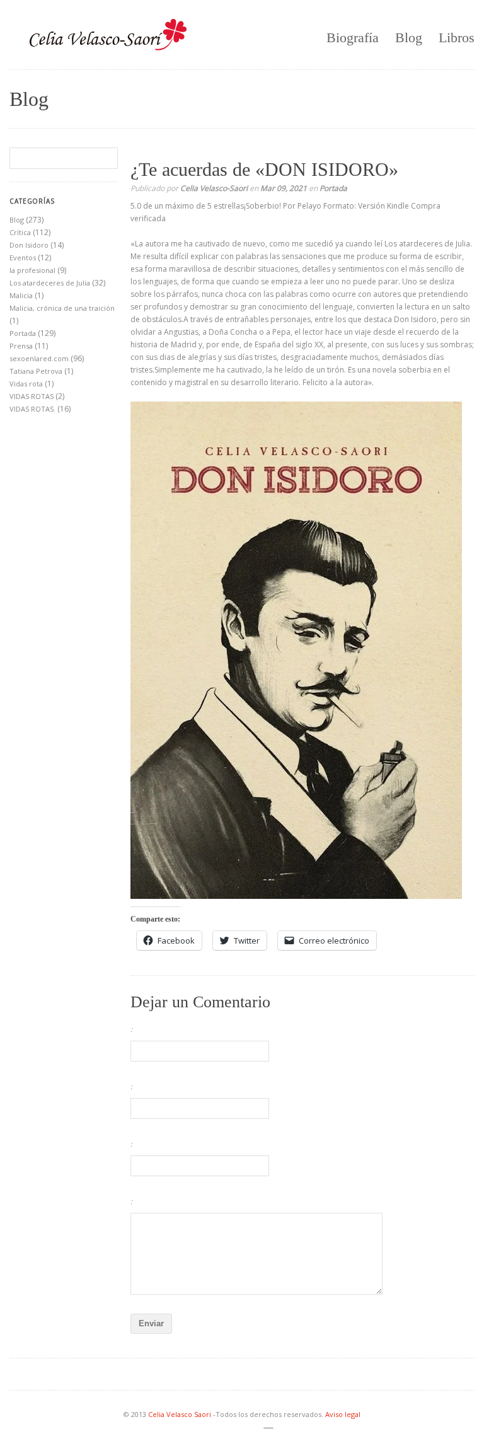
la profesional (32, 270)
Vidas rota (26, 383)
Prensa (21, 345)
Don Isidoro (29, 245)
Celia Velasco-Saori (214, 188)
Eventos (22, 257)
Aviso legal (342, 1414)
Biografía (352, 37)
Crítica (20, 232)
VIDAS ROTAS (31, 396)
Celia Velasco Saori (180, 1414)
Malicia (21, 295)
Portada (333, 188)
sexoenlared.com (39, 358)
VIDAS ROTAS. (32, 409)
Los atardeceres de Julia (49, 282)
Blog (408, 37)
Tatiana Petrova (35, 371)
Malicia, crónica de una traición (62, 308)
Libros (457, 37)
